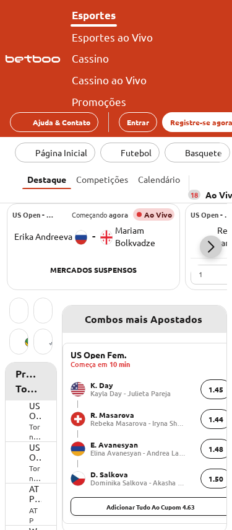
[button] (211, 247)
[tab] (46, 178)
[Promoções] (43, 311)
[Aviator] (43, 342)
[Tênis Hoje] (18, 311)
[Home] (35, 58)
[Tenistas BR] (18, 342)
